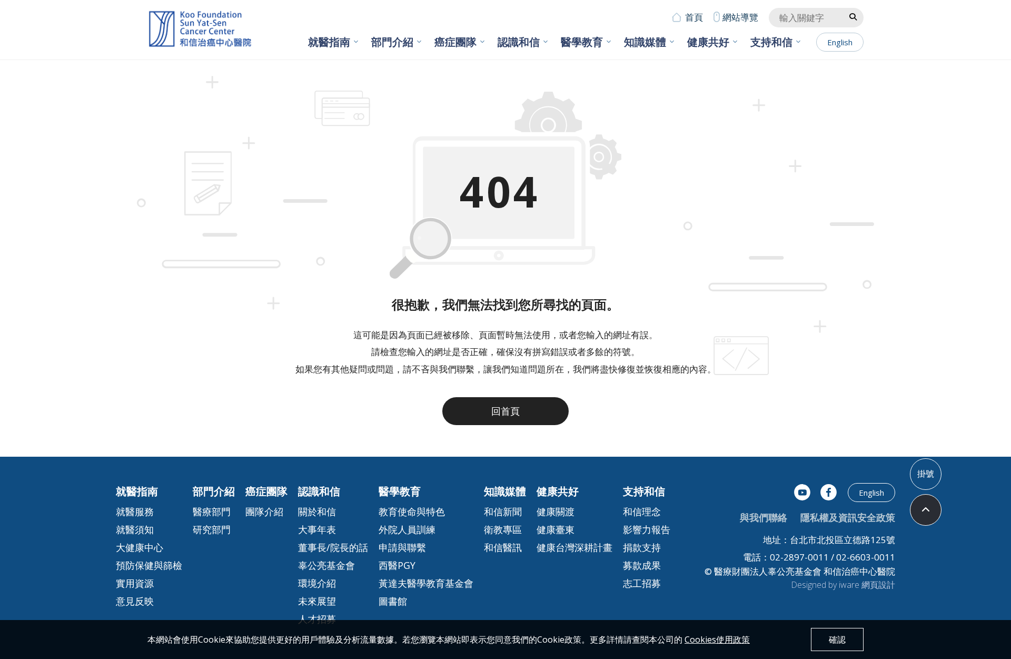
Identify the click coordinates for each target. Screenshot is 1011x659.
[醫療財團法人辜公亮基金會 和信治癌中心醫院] (200, 29)
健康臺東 (555, 529)
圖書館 (393, 601)
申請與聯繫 (402, 547)
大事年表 (317, 529)
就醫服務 (135, 511)
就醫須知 (135, 529)
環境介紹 (317, 583)
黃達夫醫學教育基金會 (426, 583)
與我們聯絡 (763, 517)
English (840, 42)
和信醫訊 (503, 547)
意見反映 (135, 601)
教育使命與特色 (412, 511)
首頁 (694, 17)
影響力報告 (646, 529)
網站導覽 (740, 17)
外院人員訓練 (407, 529)
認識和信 (519, 42)
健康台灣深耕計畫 (574, 547)
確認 (837, 639)
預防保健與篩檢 (149, 565)
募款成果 (642, 565)
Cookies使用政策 (717, 639)
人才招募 (317, 619)
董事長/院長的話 (333, 547)
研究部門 (212, 529)
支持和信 (771, 42)
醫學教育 (582, 42)
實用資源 (135, 583)
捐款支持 (642, 547)
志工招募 (642, 583)
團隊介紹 (264, 511)
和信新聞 (503, 511)
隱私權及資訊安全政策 (847, 517)
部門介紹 (392, 42)
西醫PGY (397, 565)
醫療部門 (212, 511)
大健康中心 (139, 547)
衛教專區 (503, 529)
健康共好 (708, 42)
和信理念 (642, 511)
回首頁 (505, 411)
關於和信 (317, 511)
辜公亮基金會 (326, 565)
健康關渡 (555, 511)
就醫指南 (329, 42)
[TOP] (925, 510)
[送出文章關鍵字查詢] (853, 16)
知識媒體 (645, 42)
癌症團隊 (455, 42)
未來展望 (317, 601)
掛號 (925, 473)
